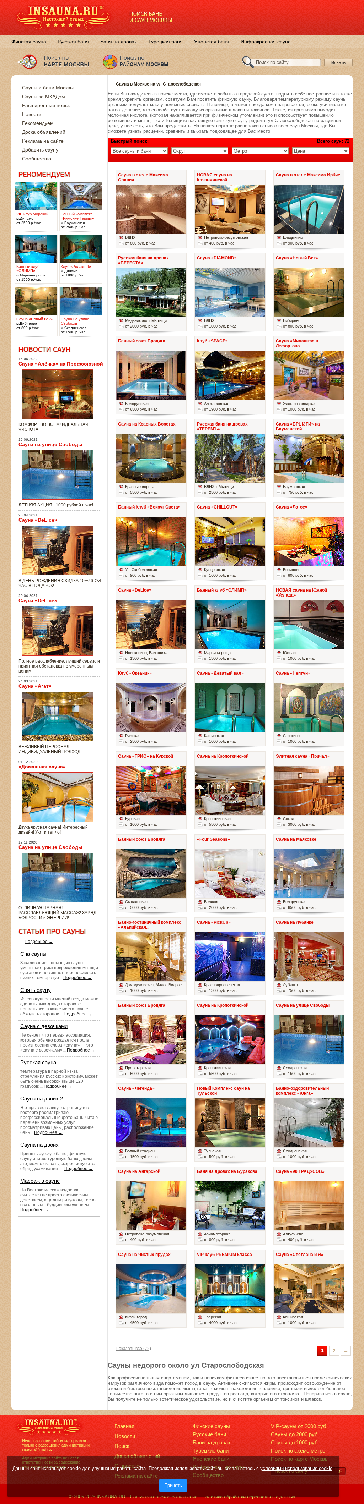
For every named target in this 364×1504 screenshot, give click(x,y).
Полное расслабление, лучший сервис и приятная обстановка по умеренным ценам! (59, 666)
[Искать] (340, 1471)
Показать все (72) (133, 1348)
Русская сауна (38, 1062)
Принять (173, 1485)
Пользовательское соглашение (163, 1496)
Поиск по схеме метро (298, 1451)
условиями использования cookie (296, 1468)
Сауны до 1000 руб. (295, 1442)
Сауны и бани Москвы (48, 87)
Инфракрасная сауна (266, 41)
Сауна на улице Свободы (50, 444)
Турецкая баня (165, 41)
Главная (124, 1426)
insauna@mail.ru (36, 1449)
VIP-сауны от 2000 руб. (299, 1426)
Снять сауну (35, 990)
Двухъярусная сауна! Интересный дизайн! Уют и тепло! (53, 830)
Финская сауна (28, 41)
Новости (31, 114)
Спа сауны (33, 954)
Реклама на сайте (43, 141)
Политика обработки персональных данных (248, 1496)
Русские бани (209, 1434)
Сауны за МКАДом (43, 96)
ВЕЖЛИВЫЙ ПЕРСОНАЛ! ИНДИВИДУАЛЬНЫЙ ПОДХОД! (49, 749)
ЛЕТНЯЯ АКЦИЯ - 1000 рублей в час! (55, 505)
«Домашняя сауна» (42, 766)
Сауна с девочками (44, 1026)
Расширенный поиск (46, 105)
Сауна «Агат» (35, 686)
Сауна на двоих (39, 1145)
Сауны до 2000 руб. (295, 1434)
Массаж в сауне (40, 1181)
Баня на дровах (118, 41)
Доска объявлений (43, 132)
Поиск (121, 1446)
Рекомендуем (38, 123)
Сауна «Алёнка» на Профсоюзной (60, 364)
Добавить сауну (40, 150)
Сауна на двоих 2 (41, 1099)
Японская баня (211, 41)
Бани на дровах (212, 1442)
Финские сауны (211, 1426)
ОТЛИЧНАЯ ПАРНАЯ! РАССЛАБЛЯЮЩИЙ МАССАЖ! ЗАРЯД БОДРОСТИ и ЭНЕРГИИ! (57, 912)
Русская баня (73, 41)
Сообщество (36, 158)
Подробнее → (39, 941)
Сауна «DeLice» (37, 520)
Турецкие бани (211, 1451)
